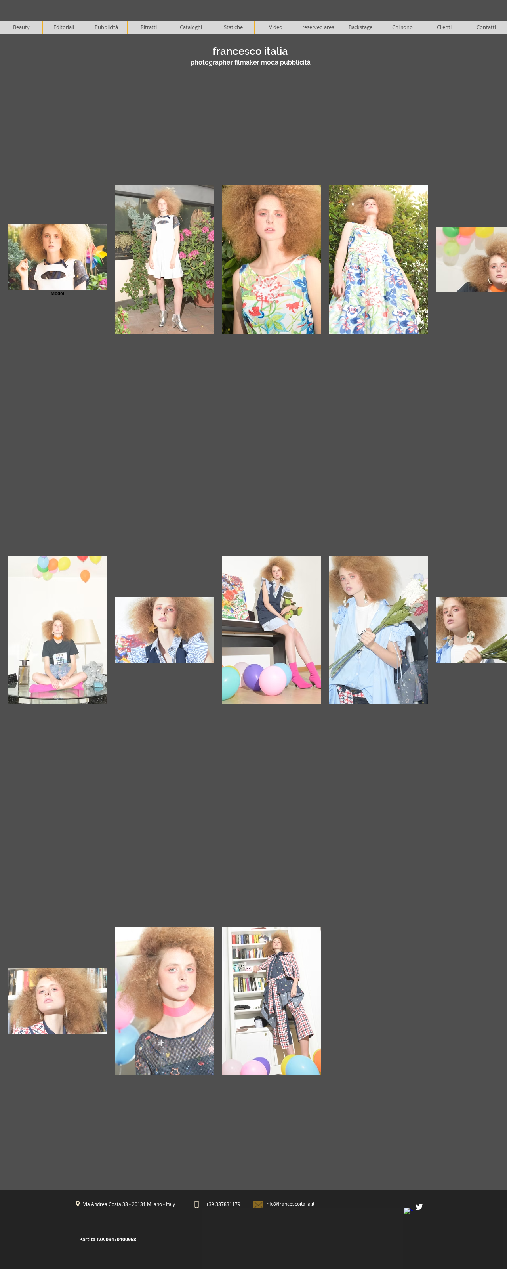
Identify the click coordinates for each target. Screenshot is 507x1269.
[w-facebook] (408, 1212)
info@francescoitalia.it (289, 1203)
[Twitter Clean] (419, 1206)
